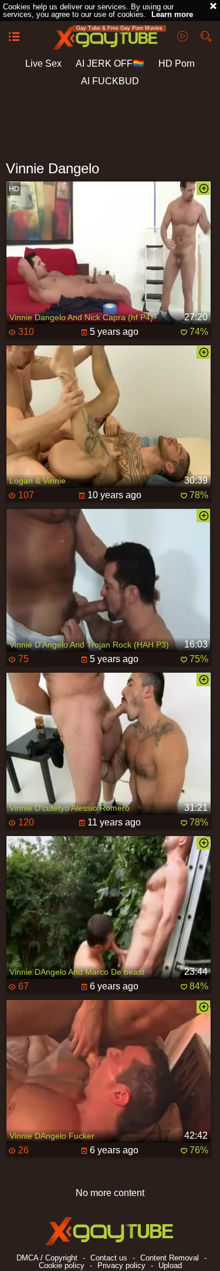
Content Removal (169, 1258)
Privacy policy (121, 1265)
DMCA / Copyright (46, 1258)
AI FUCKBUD (110, 81)
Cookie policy (61, 1265)
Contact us (108, 1258)
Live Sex (43, 63)
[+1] (14, 37)
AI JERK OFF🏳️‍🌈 (110, 63)
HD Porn (176, 63)
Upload (170, 1265)
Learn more (172, 14)
